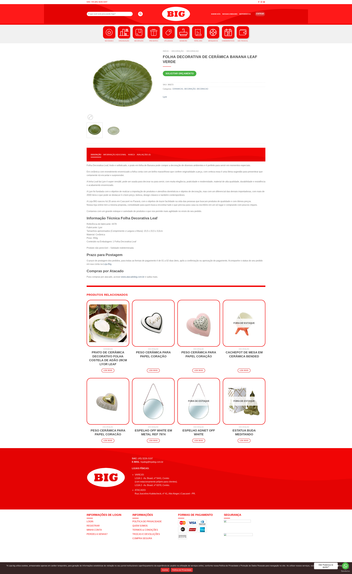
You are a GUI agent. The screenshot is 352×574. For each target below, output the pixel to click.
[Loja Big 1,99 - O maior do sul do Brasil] (176, 14)
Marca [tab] (131, 154)
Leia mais (108, 370)
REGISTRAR (93, 526)
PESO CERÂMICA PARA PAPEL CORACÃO (108, 432)
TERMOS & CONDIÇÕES (145, 530)
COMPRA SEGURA (142, 538)
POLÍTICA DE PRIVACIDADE (147, 521)
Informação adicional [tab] (114, 154)
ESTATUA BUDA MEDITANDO (244, 432)
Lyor (165, 97)
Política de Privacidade (181, 570)
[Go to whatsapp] (345, 565)
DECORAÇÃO (177, 51)
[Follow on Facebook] (259, 2)
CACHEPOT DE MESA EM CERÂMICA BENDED (244, 354)
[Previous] (91, 84)
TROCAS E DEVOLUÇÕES (146, 534)
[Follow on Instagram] (261, 2)
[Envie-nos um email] (264, 2)
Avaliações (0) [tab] (144, 154)
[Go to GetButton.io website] (345, 571)
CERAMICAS (177, 89)
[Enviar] (140, 14)
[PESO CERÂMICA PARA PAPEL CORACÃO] (108, 401)
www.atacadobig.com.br (132, 277)
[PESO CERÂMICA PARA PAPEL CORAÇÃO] (153, 323)
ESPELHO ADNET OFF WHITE (198, 432)
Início (166, 51)
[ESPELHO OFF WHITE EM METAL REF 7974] (153, 401)
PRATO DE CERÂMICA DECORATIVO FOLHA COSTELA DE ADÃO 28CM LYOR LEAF (108, 358)
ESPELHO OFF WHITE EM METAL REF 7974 (153, 432)
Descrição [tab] (96, 154)
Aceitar (165, 570)
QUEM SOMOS (140, 526)
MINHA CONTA (94, 530)
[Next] (153, 84)
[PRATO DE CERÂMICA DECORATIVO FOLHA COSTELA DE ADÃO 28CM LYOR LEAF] (108, 323)
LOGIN (90, 521)
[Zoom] (90, 117)
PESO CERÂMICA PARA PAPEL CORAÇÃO (153, 354)
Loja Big (107, 264)
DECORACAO (192, 51)
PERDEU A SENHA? (97, 534)
